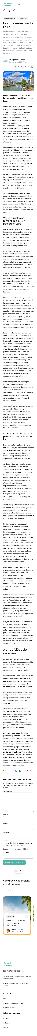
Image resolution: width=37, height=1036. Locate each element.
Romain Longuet (17, 929)
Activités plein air (9, 18)
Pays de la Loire (22, 18)
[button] (32, 67)
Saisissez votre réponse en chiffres (15, 849)
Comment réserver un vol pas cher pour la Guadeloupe (16, 923)
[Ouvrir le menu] (19, 4)
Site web (6, 832)
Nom (5, 815)
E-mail (6, 823)
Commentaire (9, 791)
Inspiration (10, 916)
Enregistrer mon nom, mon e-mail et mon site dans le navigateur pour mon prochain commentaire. (20, 843)
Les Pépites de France (17, 60)
